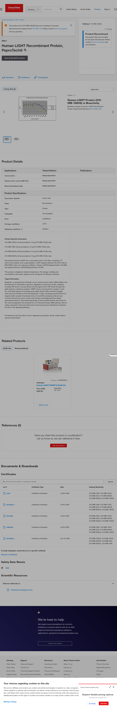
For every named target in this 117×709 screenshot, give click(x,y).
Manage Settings (10, 702)
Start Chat (104, 703)
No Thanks (92, 703)
